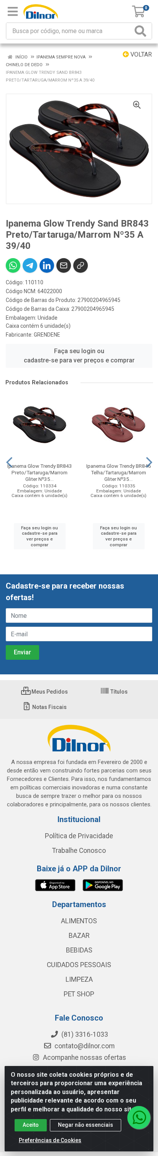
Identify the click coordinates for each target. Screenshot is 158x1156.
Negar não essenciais (85, 1125)
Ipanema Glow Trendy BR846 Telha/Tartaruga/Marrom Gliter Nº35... (118, 472)
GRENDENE (47, 335)
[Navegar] (9, 462)
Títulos (118, 692)
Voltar (140, 54)
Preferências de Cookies (50, 1140)
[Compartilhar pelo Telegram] (30, 265)
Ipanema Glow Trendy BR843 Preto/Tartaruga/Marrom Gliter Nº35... (39, 472)
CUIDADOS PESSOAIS (79, 965)
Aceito (31, 1125)
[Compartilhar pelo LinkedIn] (47, 265)
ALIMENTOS (79, 921)
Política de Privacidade (79, 836)
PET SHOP (79, 994)
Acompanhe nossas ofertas (83, 1057)
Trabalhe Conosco (79, 850)
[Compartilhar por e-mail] (63, 265)
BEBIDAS (79, 950)
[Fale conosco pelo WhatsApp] (138, 1117)
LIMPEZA (79, 979)
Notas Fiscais (49, 707)
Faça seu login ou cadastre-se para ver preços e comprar (79, 355)
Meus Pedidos (49, 692)
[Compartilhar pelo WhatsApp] (13, 265)
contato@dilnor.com (84, 1046)
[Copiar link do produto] (80, 265)
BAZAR (79, 935)
